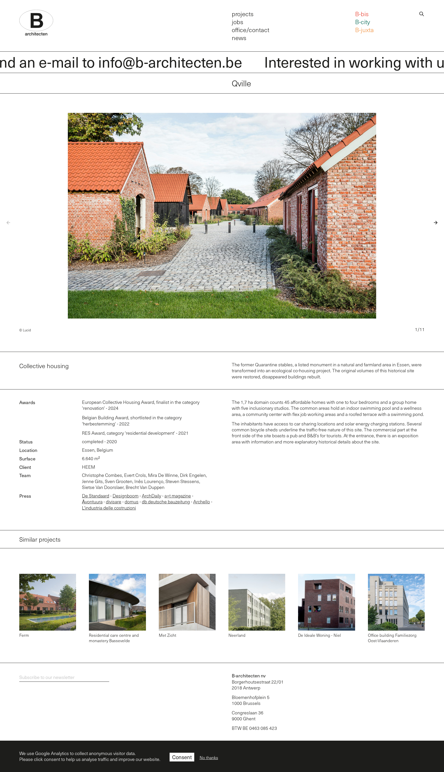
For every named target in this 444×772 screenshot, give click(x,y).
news (239, 37)
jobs (237, 21)
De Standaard (95, 496)
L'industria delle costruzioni (109, 508)
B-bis (362, 14)
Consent (182, 757)
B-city (362, 21)
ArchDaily (151, 496)
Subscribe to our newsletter (47, 677)
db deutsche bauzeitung (166, 501)
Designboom (125, 496)
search (422, 13)
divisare (113, 501)
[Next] (431, 222)
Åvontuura (92, 501)
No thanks (209, 757)
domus (131, 501)
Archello (201, 501)
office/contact (250, 29)
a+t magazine (177, 496)
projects (243, 14)
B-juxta (364, 29)
